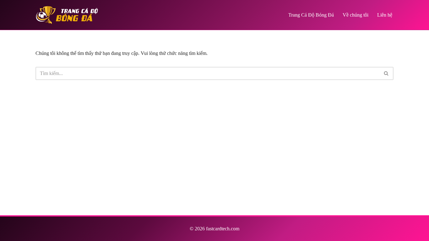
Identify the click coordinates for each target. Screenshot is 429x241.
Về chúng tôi (355, 15)
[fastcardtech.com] (66, 15)
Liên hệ (384, 15)
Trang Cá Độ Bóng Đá (311, 15)
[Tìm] (386, 73)
